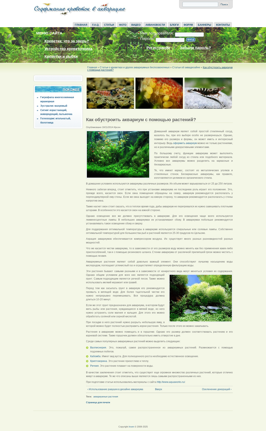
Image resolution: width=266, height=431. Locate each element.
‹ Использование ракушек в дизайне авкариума (115, 389)
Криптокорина (98, 361)
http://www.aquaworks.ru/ (171, 382)
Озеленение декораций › (217, 389)
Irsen (131, 426)
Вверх (158, 389)
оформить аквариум (185, 143)
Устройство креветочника (68, 49)
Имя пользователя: (156, 33)
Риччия (94, 365)
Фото (122, 24)
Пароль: (146, 39)
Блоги (174, 24)
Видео (135, 24)
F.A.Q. (95, 24)
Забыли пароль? (195, 48)
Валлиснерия (98, 347)
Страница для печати (98, 402)
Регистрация (158, 48)
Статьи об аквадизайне (186, 67)
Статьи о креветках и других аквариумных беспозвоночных (135, 67)
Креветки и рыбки (61, 56)
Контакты (223, 24)
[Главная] (80, 16)
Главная (81, 24)
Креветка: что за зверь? (66, 41)
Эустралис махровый (53, 105)
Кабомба (95, 356)
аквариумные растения (105, 396)
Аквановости (155, 24)
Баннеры (204, 24)
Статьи (109, 24)
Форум (188, 24)
